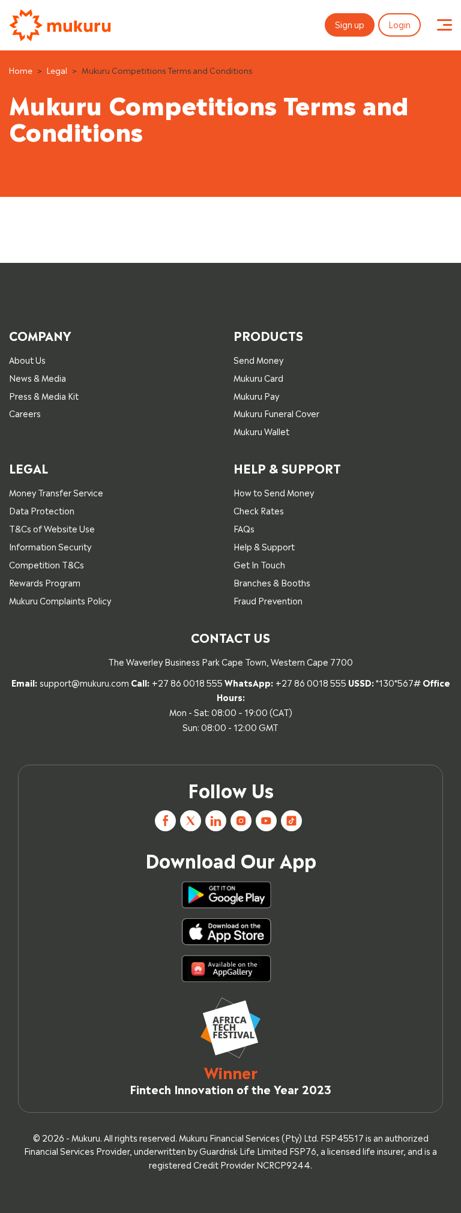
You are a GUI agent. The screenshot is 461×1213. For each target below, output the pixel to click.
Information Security (50, 546)
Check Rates (259, 510)
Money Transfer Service (56, 492)
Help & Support (264, 546)
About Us (27, 359)
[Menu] (444, 25)
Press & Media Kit (44, 395)
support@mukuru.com (84, 682)
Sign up (349, 23)
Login (399, 23)
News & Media (37, 377)
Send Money (258, 359)
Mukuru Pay (256, 395)
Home (20, 70)
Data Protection (41, 510)
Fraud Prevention (268, 600)
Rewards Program (44, 582)
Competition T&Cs (46, 564)
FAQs (244, 528)
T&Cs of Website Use (52, 528)
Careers (25, 412)
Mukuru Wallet (261, 430)
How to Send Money (274, 492)
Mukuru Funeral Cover (276, 412)
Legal (57, 70)
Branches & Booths (272, 582)
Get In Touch (259, 564)
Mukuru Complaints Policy (60, 600)
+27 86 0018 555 (187, 682)
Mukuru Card (258, 377)
